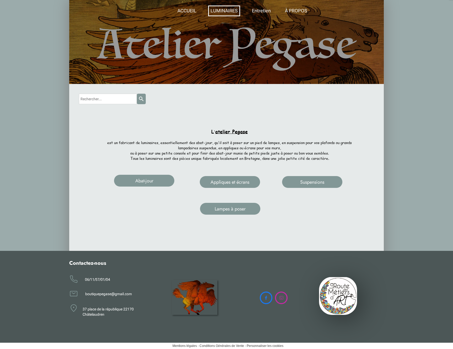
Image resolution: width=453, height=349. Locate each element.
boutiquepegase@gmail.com (108, 294)
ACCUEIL (186, 10)
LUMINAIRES (224, 10)
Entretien (261, 10)
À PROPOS (296, 10)
